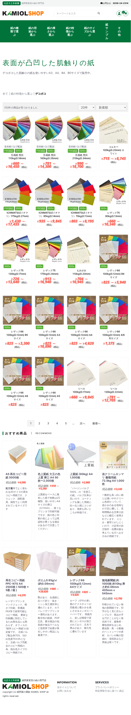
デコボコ (40, 93)
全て (5, 93)
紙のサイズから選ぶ (89, 31)
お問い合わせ (64, 690)
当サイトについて (66, 687)
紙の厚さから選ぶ (51, 31)
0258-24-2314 (120, 3)
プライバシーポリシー (107, 687)
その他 (119, 31)
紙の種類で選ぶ (14, 31)
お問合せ (107, 3)
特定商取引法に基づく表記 (109, 690)
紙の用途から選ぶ (32, 31)
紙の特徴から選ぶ (70, 31)
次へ (82, 423)
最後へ (96, 423)
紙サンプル (106, 31)
